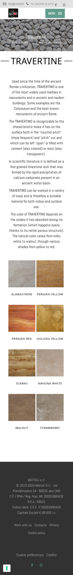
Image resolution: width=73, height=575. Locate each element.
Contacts (41, 525)
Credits (51, 555)
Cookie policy (36, 533)
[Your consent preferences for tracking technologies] (7, 568)
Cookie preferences (30, 555)
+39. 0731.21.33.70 (43, 4)
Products (25, 42)
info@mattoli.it (16, 4)
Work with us (23, 525)
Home (14, 42)
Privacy (54, 525)
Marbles (43, 42)
